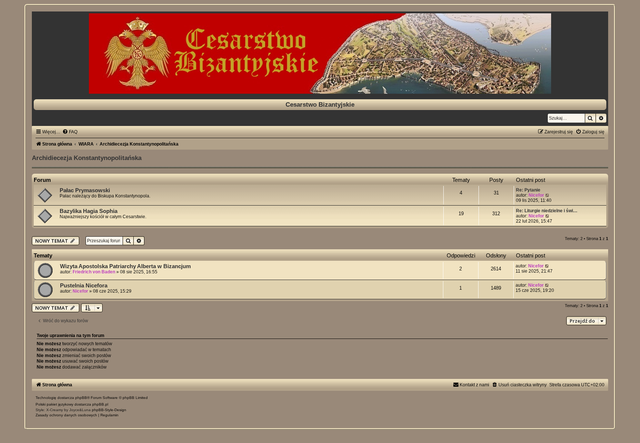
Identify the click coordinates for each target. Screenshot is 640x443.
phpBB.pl (100, 404)
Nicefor (536, 195)
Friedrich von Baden (94, 271)
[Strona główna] (320, 53)
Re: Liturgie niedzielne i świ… (546, 210)
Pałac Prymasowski (85, 190)
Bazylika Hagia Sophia (88, 211)
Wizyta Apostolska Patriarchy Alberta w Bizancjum (125, 266)
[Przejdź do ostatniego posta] (547, 266)
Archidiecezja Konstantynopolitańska (86, 157)
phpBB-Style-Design (109, 410)
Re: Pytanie (528, 190)
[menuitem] (69, 131)
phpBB (81, 398)
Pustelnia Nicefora (83, 286)
